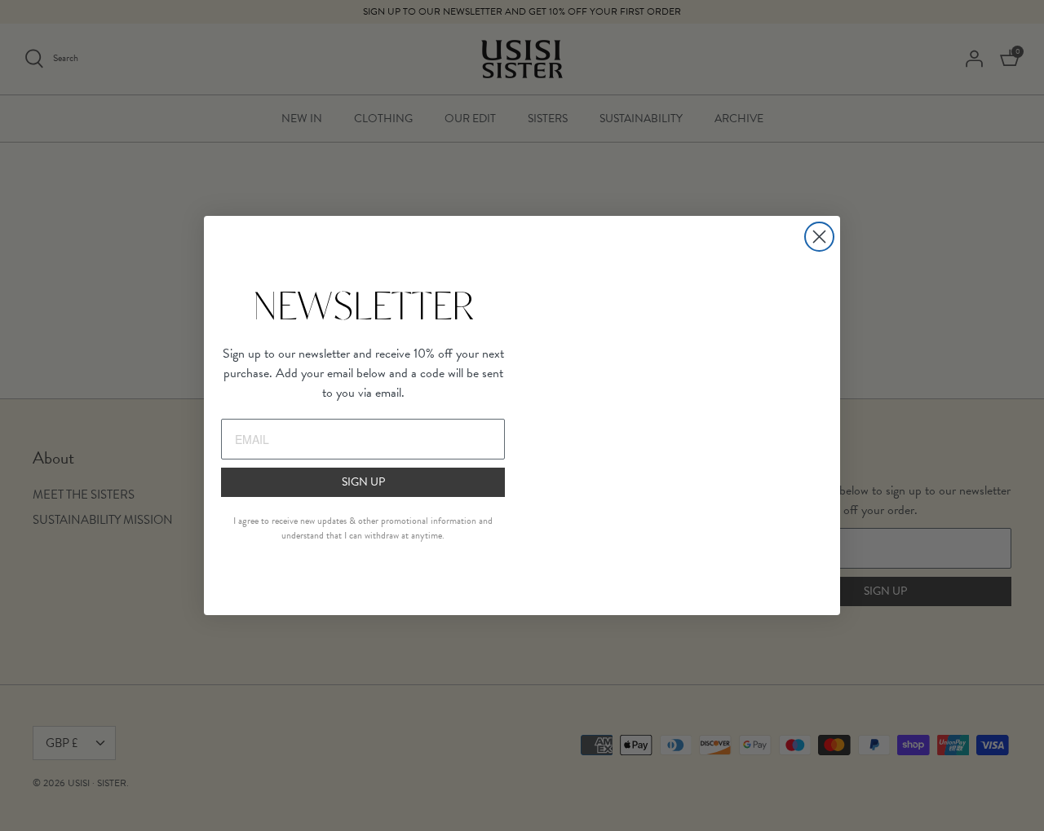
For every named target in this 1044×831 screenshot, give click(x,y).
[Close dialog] (819, 236)
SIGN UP (363, 481)
